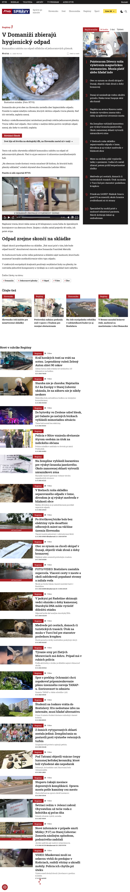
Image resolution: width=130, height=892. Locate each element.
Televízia (27, 2)
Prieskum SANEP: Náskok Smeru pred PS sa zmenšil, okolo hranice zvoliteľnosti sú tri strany (107, 197)
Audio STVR (68, 2)
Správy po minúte (37, 11)
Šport (97, 11)
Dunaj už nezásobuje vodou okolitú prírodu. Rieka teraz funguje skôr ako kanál (107, 98)
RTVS (6, 53)
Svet (64, 11)
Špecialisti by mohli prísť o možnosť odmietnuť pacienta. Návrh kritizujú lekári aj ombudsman (105, 213)
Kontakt (124, 2)
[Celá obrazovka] (76, 217)
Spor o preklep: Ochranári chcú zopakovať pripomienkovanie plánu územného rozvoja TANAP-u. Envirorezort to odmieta (57, 683)
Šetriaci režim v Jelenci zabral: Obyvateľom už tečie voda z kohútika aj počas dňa (55, 808)
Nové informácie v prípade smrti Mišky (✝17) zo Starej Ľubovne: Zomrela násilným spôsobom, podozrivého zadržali (56, 833)
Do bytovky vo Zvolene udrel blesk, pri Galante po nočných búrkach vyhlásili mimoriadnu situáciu (58, 416)
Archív (39, 2)
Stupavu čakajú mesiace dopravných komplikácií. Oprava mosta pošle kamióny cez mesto (56, 785)
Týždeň (120, 29)
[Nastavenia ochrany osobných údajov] (5, 887)
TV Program (53, 2)
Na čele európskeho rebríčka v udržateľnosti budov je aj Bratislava (81, 323)
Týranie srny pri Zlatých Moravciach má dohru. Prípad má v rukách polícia (58, 655)
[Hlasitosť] (68, 217)
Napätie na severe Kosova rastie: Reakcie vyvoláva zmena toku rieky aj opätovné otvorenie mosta (107, 112)
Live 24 (108, 11)
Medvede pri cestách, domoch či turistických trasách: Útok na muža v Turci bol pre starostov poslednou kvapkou (108, 181)
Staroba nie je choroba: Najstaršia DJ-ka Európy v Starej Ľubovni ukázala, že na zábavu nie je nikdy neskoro (58, 388)
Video (49, 353)
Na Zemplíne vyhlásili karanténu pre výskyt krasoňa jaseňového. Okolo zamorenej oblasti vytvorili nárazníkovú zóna (106, 128)
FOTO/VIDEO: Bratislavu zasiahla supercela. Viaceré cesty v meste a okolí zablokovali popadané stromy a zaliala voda (58, 574)
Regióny (87, 11)
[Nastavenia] (72, 217)
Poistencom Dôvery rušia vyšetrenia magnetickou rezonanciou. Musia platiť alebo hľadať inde (107, 67)
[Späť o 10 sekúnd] (4, 217)
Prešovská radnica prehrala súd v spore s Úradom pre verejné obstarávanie (48, 323)
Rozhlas (15, 2)
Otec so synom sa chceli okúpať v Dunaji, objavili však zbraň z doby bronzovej (107, 83)
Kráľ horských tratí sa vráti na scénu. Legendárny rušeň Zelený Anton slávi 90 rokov (56, 361)
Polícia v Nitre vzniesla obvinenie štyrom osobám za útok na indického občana (57, 439)
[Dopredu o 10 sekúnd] (12, 217)
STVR (4, 2)
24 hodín (104, 29)
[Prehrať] (8, 217)
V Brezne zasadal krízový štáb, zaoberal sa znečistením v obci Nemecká (113, 323)
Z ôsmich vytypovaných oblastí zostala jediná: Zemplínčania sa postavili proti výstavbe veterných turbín (58, 735)
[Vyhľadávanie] (126, 11)
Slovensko (53, 11)
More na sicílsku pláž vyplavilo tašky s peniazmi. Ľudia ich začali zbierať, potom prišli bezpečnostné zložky (107, 163)
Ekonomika (74, 11)
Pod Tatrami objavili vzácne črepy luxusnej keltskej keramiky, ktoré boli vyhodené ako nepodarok (57, 760)
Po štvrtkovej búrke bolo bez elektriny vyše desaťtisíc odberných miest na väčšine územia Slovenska (53, 524)
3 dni (112, 29)
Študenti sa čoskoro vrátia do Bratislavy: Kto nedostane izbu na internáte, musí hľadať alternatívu (57, 707)
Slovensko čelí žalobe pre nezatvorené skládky (15, 321)
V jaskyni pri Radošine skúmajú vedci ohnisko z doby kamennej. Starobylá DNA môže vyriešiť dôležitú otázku (56, 604)
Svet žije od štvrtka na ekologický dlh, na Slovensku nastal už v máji (37, 141)
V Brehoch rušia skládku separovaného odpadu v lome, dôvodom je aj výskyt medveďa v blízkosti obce (106, 146)
